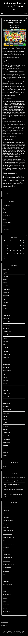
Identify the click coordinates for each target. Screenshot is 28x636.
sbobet (4, 225)
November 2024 (6, 325)
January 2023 (6, 396)
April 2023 (5, 387)
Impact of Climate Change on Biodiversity (13, 481)
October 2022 (6, 406)
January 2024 (6, 357)
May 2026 (5, 279)
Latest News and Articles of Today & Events (14, 4)
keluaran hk (4, 625)
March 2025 (5, 312)
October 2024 (6, 328)
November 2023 (6, 364)
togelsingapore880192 (14, 27)
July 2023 (5, 377)
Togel (4, 219)
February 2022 (6, 432)
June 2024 (5, 341)
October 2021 (6, 445)
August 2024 (6, 335)
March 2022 (5, 429)
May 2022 (5, 423)
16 (23, 248)
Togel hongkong (6, 209)
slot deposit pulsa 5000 (8, 537)
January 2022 (6, 436)
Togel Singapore (7, 222)
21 (17, 250)
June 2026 (5, 276)
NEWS (4, 466)
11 (7, 248)
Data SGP (5, 212)
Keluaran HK (6, 507)
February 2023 (6, 393)
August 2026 (6, 269)
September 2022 (7, 409)
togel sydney (6, 608)
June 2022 (5, 419)
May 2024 (5, 344)
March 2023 (5, 390)
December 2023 (6, 361)
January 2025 (6, 318)
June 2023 (5, 380)
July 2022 (5, 416)
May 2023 (5, 383)
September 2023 (7, 370)
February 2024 (6, 354)
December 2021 (6, 439)
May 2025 (5, 305)
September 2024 (7, 331)
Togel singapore (6, 205)
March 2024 (5, 351)
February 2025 (6, 315)
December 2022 (6, 400)
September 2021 (7, 449)
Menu (25, 13)
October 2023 (6, 367)
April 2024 (5, 348)
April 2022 (5, 426)
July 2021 (5, 455)
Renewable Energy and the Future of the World (14, 477)
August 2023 (6, 374)
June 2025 (5, 302)
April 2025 (5, 308)
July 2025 (5, 299)
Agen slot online (7, 513)
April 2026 (5, 282)
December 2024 (6, 321)
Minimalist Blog (16, 632)
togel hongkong (4, 622)
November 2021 (6, 442)
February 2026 (6, 289)
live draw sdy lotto (7, 611)
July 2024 (5, 338)
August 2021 (6, 452)
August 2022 (6, 413)
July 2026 (5, 273)
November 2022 (6, 403)
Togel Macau (6, 229)
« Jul (4, 258)
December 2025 (6, 295)
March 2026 (5, 286)
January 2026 (6, 292)
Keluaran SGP (6, 510)
